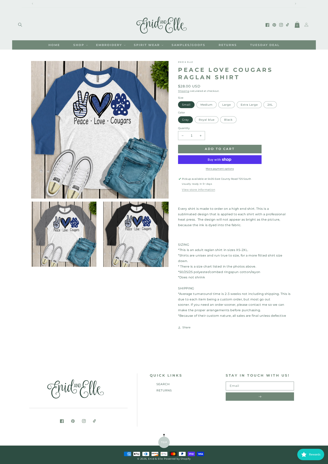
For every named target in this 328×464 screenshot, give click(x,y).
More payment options (220, 168)
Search (163, 384)
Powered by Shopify (177, 458)
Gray (185, 119)
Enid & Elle (155, 458)
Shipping (183, 90)
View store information (198, 189)
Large (226, 104)
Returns (164, 390)
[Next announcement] (295, 3)
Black (228, 119)
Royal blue (206, 119)
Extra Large (249, 104)
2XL (270, 104)
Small (186, 104)
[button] (20, 24)
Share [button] (186, 327)
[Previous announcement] (32, 3)
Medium (206, 104)
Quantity (184, 128)
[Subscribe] (260, 396)
